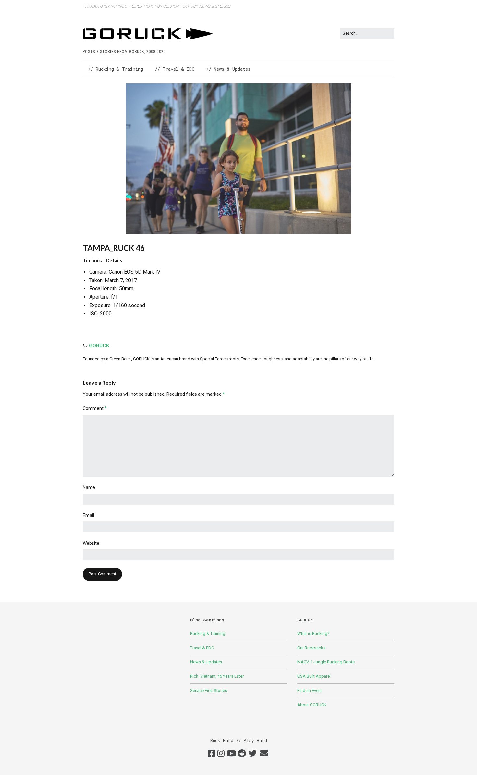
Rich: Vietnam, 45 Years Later (217, 676)
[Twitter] (252, 754)
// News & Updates (228, 69)
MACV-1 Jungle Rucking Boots (326, 661)
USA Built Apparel (314, 676)
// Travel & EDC (174, 69)
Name (89, 487)
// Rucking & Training (115, 69)
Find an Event (309, 690)
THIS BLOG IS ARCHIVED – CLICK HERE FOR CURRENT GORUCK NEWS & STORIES (156, 6)
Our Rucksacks (311, 647)
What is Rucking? (313, 633)
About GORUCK (311, 704)
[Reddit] (242, 754)
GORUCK (99, 346)
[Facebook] (211, 754)
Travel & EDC (202, 647)
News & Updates (206, 661)
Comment (95, 408)
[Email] (264, 754)
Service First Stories (208, 690)
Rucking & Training (207, 633)
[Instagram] (221, 754)
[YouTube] (231, 754)
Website (91, 543)
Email (88, 515)
